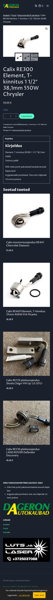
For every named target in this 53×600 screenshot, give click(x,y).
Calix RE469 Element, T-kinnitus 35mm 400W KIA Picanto (25, 313)
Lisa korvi (26, 116)
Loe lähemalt (24, 595)
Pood (5, 528)
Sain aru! (39, 595)
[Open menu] (47, 6)
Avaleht (6, 524)
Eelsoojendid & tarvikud (21, 130)
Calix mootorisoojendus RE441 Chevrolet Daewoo (25, 244)
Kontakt (6, 532)
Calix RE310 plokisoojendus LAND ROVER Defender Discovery (23, 452)
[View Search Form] (34, 6)
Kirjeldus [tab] (9, 138)
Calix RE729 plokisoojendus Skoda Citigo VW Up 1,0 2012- (24, 382)
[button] (46, 28)
